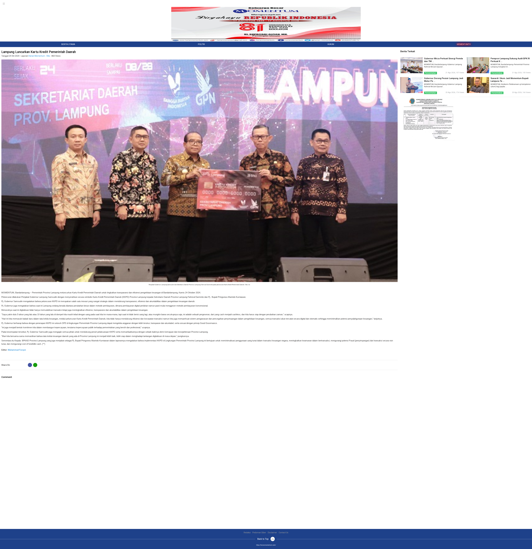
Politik (201, 44)
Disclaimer (272, 532)
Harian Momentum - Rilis (39, 56)
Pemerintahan (430, 73)
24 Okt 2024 (14, 56)
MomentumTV (464, 44)
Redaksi (247, 532)
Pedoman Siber (259, 532)
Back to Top (263, 539)
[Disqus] (199, 413)
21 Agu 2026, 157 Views (455, 72)
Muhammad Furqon (17, 350)
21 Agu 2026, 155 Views (521, 72)
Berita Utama (68, 44)
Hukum (331, 44)
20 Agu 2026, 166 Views (521, 92)
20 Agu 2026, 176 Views (455, 92)
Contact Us (283, 532)
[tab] (68, 44)
